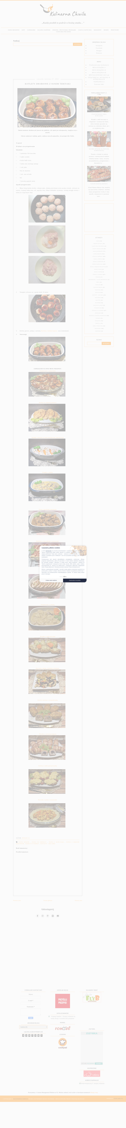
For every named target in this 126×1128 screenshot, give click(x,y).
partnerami (48, 551)
